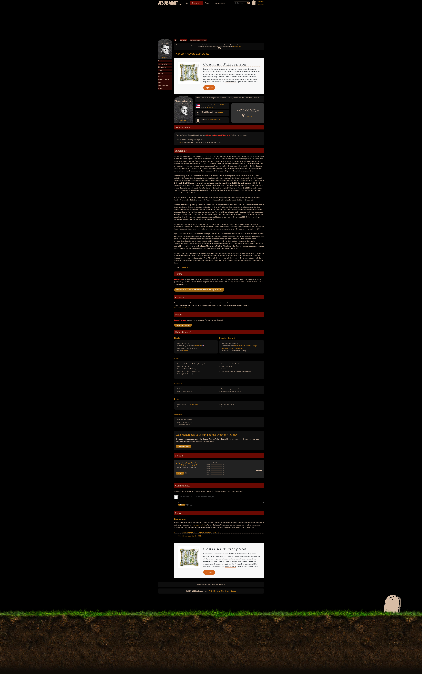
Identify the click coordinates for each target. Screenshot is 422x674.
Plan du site (225, 591)
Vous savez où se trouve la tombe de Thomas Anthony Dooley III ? (199, 290)
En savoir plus (237, 46)
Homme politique (251, 346)
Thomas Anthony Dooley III (198, 40)
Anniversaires (220, 3)
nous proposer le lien (199, 525)
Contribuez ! (249, 116)
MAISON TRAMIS (234, 69)
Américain (204, 105)
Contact (233, 591)
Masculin (185, 351)
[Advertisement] (211, 22)
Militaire (232, 348)
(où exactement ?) (213, 119)
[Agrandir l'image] (196, 65)
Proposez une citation (181, 308)
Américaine (198, 346)
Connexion (261, 4)
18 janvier (209, 107)
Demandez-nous (183, 446)
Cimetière (195, 3)
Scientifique (239, 348)
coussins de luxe (230, 82)
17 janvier (216, 105)
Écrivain (242, 346)
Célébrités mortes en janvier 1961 (189, 536)
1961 (215, 107)
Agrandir (209, 88)
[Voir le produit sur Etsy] (189, 73)
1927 (222, 105)
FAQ (210, 591)
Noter (181, 142)
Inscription (261, 2)
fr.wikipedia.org (185, 267)
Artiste (236, 346)
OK (219, 48)
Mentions (216, 591)
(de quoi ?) (221, 112)
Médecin (225, 348)
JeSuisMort (168, 3)
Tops (207, 3)
